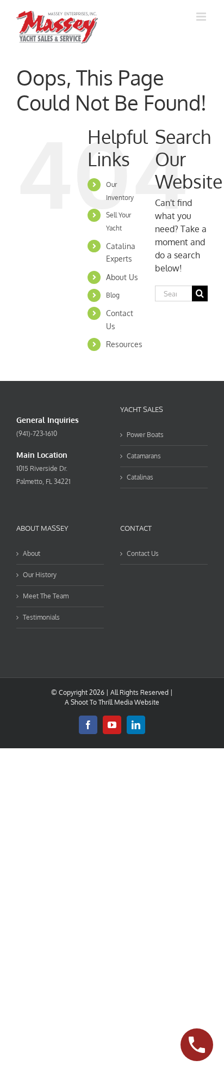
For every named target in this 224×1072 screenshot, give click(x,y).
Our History (40, 575)
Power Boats (145, 435)
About (31, 553)
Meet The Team (46, 596)
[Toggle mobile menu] (202, 16)
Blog (113, 295)
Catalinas (140, 477)
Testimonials (41, 617)
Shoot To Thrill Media (102, 702)
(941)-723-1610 (36, 433)
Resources (124, 344)
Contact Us (143, 553)
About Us (122, 277)
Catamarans (144, 456)
